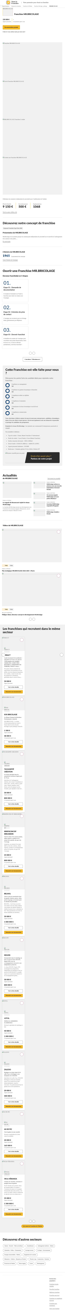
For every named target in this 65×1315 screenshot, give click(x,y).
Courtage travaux (29, 1250)
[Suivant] (61, 654)
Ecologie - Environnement (43, 1250)
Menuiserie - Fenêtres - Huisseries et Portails (15, 1259)
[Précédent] (3, 654)
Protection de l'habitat (9, 1263)
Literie (31, 1263)
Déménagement (40, 1263)
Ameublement (30, 1246)
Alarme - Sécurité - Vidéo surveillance (13, 1246)
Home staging (22, 1263)
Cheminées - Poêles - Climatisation (12, 1250)
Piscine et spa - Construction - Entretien (39, 1259)
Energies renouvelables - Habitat (12, 1254)
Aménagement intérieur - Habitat (45, 1246)
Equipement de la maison (30, 1254)
